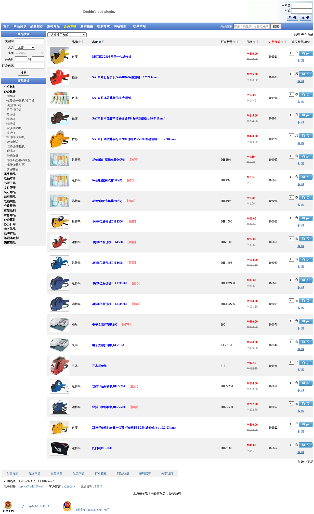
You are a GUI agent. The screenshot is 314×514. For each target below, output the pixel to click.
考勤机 (10, 119)
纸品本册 (10, 178)
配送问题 (34, 473)
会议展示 (10, 206)
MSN (98, 486)
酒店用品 (10, 242)
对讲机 (10, 151)
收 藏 (301, 60)
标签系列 (10, 210)
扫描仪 (10, 132)
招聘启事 (145, 473)
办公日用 (10, 224)
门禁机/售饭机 (15, 146)
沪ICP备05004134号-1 (35, 506)
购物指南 (86, 26)
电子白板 (12, 155)
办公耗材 (10, 87)
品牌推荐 (36, 26)
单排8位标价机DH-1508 (107, 242)
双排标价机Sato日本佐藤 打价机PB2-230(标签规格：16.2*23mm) (134, 427)
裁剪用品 (10, 196)
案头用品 (10, 174)
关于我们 (167, 473)
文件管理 (10, 187)
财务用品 (10, 215)
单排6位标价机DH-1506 (107, 221)
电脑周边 (10, 201)
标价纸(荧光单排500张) (107, 201)
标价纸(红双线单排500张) (108, 159)
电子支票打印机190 (104, 324)
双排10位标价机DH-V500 (108, 407)
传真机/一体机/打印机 (20, 100)
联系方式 (103, 26)
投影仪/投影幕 (15, 164)
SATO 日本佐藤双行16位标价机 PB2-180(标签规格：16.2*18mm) (134, 139)
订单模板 (101, 473)
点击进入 (70, 486)
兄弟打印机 (13, 109)
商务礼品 (10, 229)
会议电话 (12, 142)
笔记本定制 (11, 238)
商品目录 (20, 26)
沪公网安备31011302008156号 (90, 510)
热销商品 (53, 26)
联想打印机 (13, 105)
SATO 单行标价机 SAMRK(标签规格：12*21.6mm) (125, 77)
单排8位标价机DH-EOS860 (109, 304)
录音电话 (12, 169)
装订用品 (10, 192)
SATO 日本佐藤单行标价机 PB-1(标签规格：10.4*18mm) (128, 118)
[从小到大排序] (79, 42)
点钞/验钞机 (14, 128)
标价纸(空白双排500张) (107, 180)
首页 (6, 26)
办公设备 (10, 91)
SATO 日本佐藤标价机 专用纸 (111, 98)
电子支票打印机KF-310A (108, 345)
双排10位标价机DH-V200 (108, 386)
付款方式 (12, 473)
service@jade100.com (31, 486)
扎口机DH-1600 (102, 448)
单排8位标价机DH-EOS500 (109, 283)
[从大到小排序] (82, 42)
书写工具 (10, 183)
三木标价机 (99, 366)
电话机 (10, 114)
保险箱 (10, 96)
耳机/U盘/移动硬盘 (18, 160)
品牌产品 (10, 233)
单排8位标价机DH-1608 (107, 262)
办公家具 (10, 219)
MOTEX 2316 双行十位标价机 (111, 56)
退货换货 (57, 473)
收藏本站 (139, 26)
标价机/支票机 (15, 137)
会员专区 (70, 26)
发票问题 (79, 473)
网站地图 (120, 26)
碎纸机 (10, 123)
